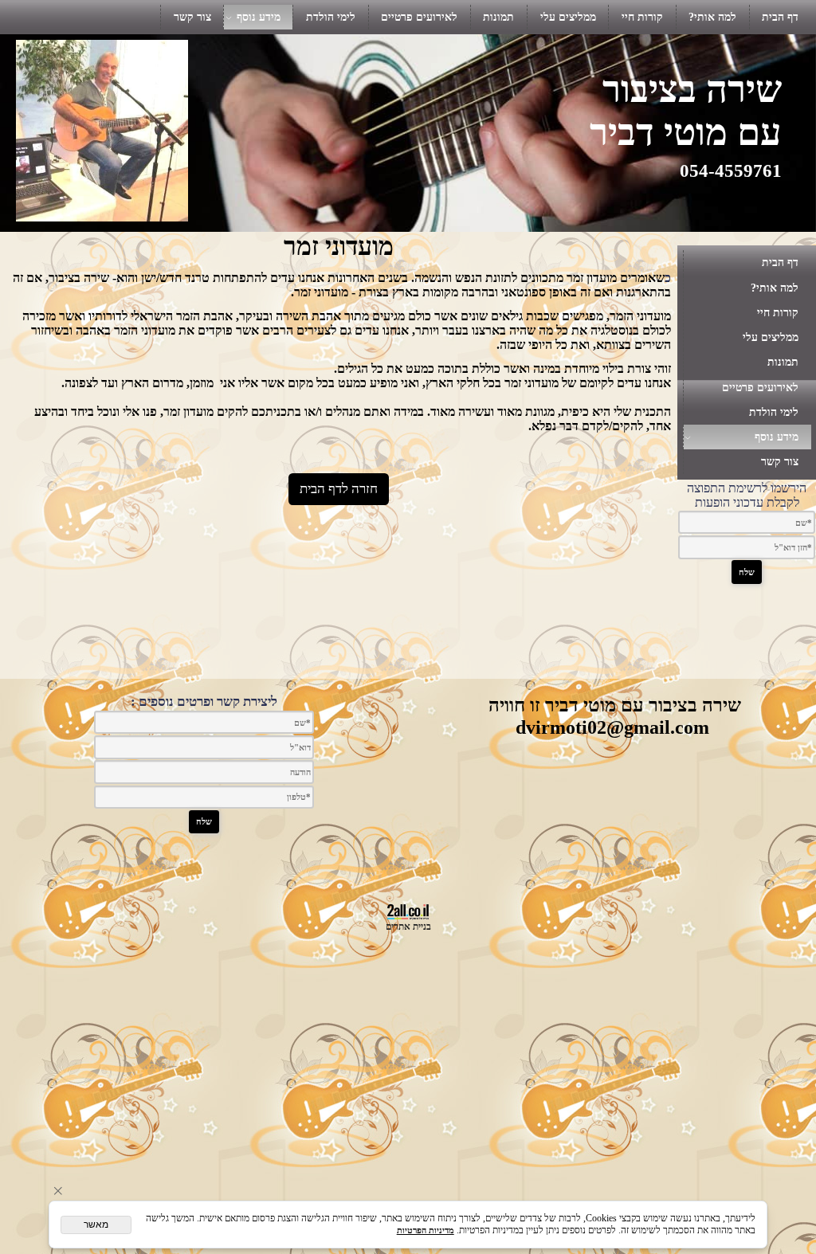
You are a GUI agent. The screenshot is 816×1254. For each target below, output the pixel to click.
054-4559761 (731, 171)
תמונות (498, 17)
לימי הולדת (330, 17)
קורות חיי (642, 17)
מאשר (96, 1224)
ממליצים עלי (568, 17)
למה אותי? (712, 17)
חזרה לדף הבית (339, 488)
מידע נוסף (258, 17)
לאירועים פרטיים (419, 17)
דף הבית (780, 17)
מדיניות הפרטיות (425, 1230)
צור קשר (192, 17)
